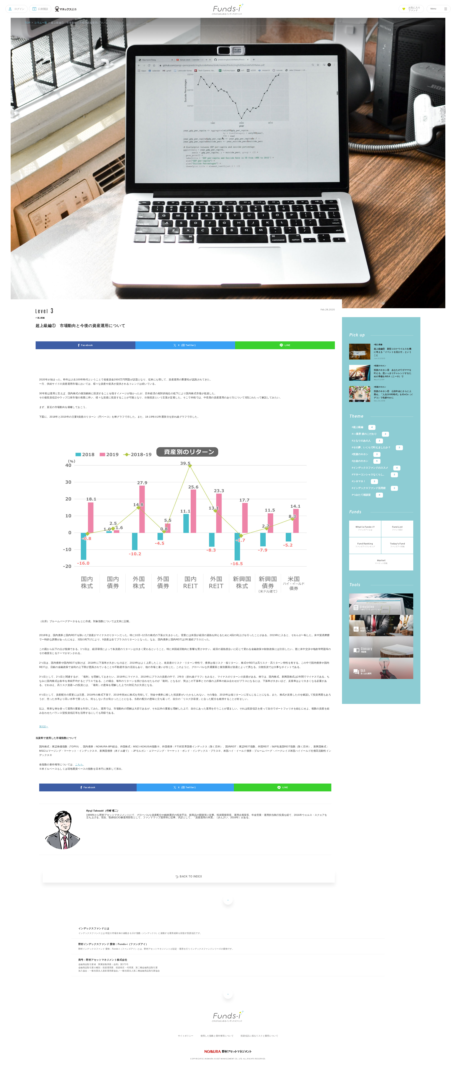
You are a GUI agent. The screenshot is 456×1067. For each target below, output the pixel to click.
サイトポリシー (185, 1036)
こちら (79, 764)
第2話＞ (43, 726)
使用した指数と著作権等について (217, 1036)
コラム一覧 (40, 22)
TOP (27, 22)
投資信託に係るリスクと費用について (259, 1036)
